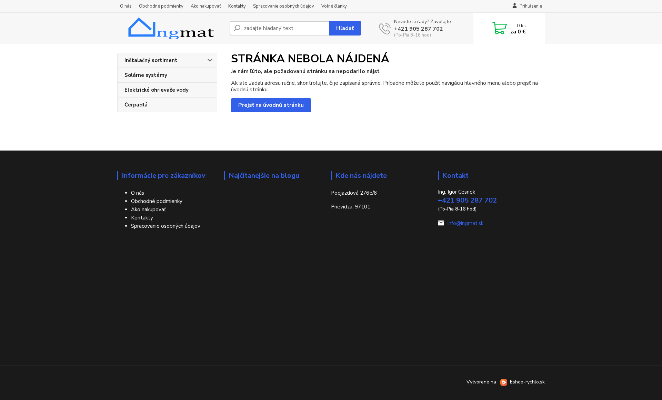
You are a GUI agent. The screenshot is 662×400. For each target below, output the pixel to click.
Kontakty (237, 6)
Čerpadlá (136, 104)
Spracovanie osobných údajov (283, 6)
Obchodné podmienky (161, 6)
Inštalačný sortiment (151, 60)
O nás (126, 6)
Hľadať (345, 28)
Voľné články (334, 6)
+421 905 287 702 (418, 29)
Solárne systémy (145, 75)
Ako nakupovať (206, 6)
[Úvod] (170, 28)
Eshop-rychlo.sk (527, 382)
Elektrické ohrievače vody (156, 89)
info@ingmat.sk (465, 223)
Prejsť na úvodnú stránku (271, 105)
